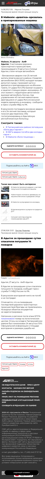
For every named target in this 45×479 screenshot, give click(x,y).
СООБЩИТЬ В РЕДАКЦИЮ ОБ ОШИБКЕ (19, 405)
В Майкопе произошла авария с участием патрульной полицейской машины (26, 188)
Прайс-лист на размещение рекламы (20, 397)
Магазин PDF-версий (24, 388)
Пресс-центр (33, 385)
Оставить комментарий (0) (22, 155)
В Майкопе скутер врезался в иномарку (25, 202)
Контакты (7, 388)
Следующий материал (22, 472)
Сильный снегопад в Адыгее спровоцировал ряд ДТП (21, 218)
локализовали (8, 319)
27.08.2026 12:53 (7, 230)
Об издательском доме (13, 385)
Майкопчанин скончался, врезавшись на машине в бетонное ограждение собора (25, 195)
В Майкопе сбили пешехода (19, 137)
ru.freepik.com (14, 278)
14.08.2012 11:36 (7, 9)
